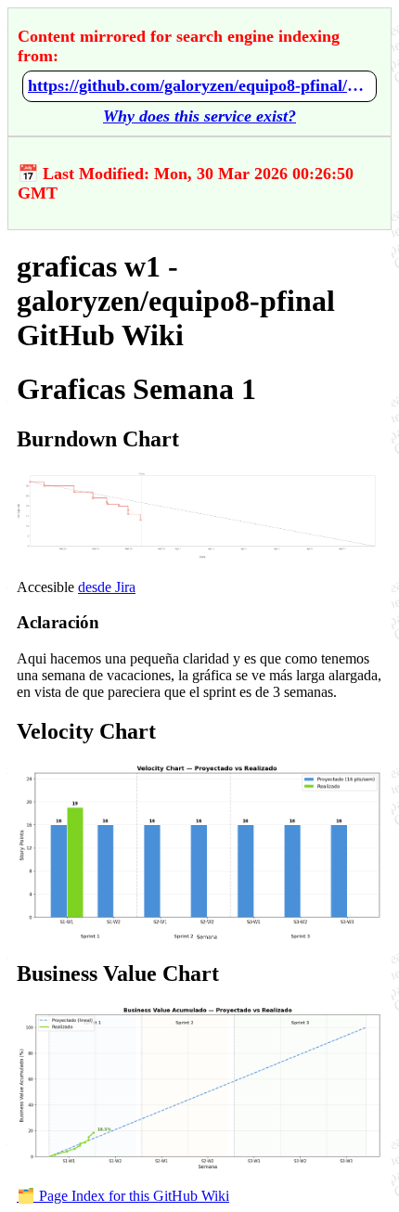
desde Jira (106, 587)
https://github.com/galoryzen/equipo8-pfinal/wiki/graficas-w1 (199, 85)
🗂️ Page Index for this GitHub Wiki (123, 1196)
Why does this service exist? (199, 116)
